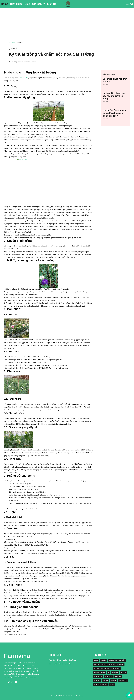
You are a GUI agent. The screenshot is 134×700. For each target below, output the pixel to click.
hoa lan (96, 668)
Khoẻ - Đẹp (53, 664)
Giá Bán (37, 3)
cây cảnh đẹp (113, 660)
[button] (131, 4)
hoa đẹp (34, 62)
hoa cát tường (27, 62)
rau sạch (123, 672)
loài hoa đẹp (24, 78)
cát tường (14, 62)
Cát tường (12, 48)
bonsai (96, 660)
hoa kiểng (120, 664)
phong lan (115, 672)
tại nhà (112, 684)
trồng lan (105, 680)
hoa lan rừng (105, 668)
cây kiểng (122, 660)
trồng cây (118, 676)
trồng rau (113, 680)
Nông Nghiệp (62, 660)
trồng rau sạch (123, 680)
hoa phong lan (115, 668)
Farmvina (19, 42)
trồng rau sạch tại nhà (101, 684)
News (61, 664)
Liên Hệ (51, 3)
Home (4, 3)
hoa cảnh (112, 664)
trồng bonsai (109, 676)
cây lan (96, 664)
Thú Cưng (72, 660)
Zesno (81, 696)
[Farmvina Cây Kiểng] (68, 4)
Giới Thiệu (16, 3)
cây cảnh (103, 660)
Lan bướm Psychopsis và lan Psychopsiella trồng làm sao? (114, 113)
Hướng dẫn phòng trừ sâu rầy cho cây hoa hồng (114, 96)
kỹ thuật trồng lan (99, 672)
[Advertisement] (67, 22)
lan (108, 672)
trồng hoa (97, 680)
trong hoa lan (98, 676)
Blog (27, 3)
